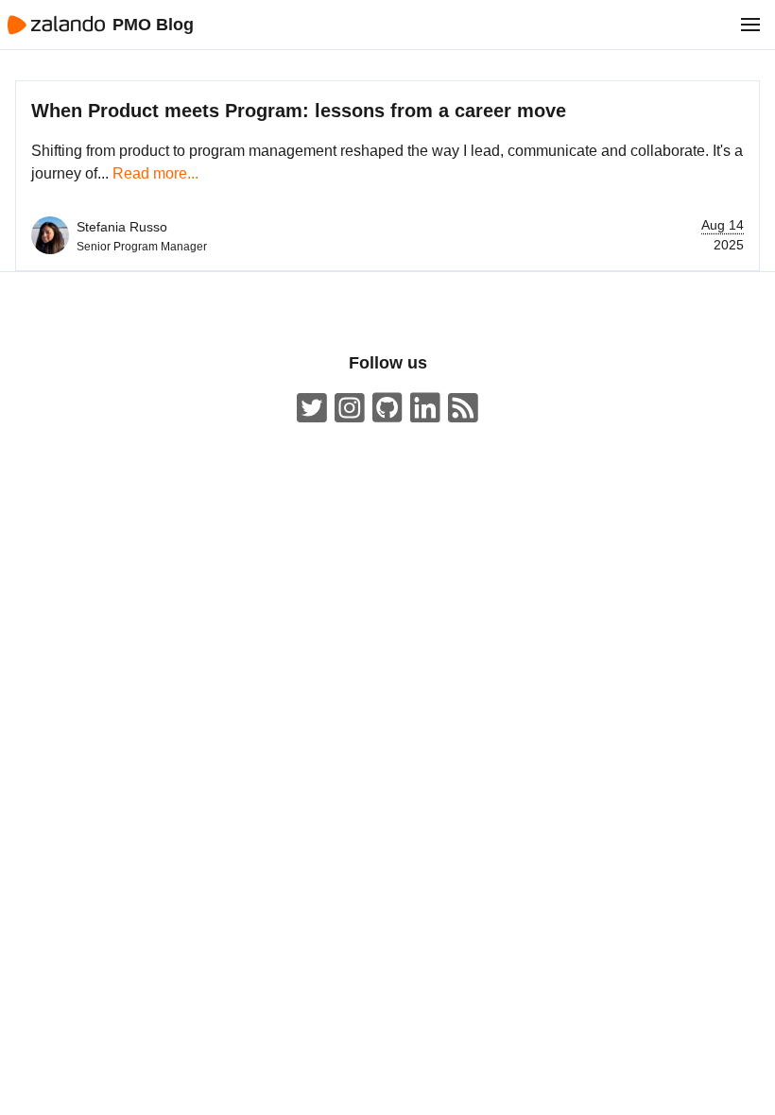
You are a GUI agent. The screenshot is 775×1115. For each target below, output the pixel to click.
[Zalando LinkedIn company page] (425, 408)
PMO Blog (153, 24)
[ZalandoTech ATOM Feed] (463, 408)
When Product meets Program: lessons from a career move (298, 110)
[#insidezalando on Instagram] (350, 408)
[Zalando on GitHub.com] (387, 408)
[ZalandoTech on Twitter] (312, 408)
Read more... (155, 173)
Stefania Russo (122, 226)
